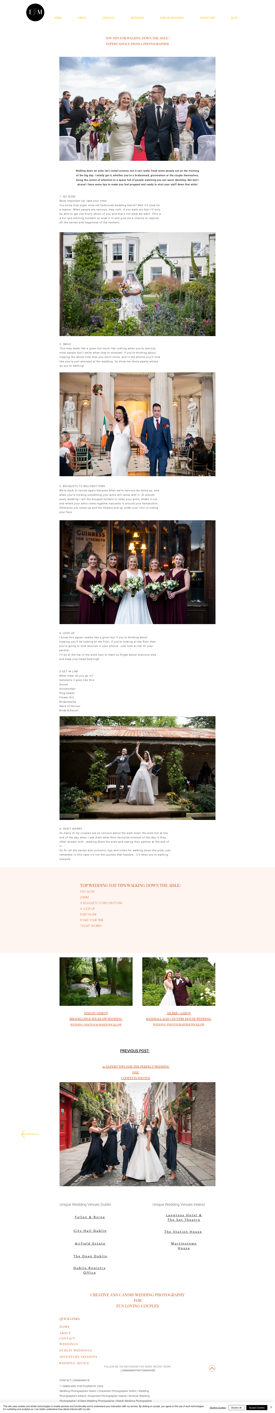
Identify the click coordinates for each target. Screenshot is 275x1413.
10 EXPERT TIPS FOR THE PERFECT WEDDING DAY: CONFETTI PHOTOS (135, 1072)
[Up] (212, 1368)
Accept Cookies (257, 1407)
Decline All (236, 1407)
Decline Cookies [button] (218, 1407)
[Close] (271, 1407)
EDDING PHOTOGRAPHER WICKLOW (97, 1025)
